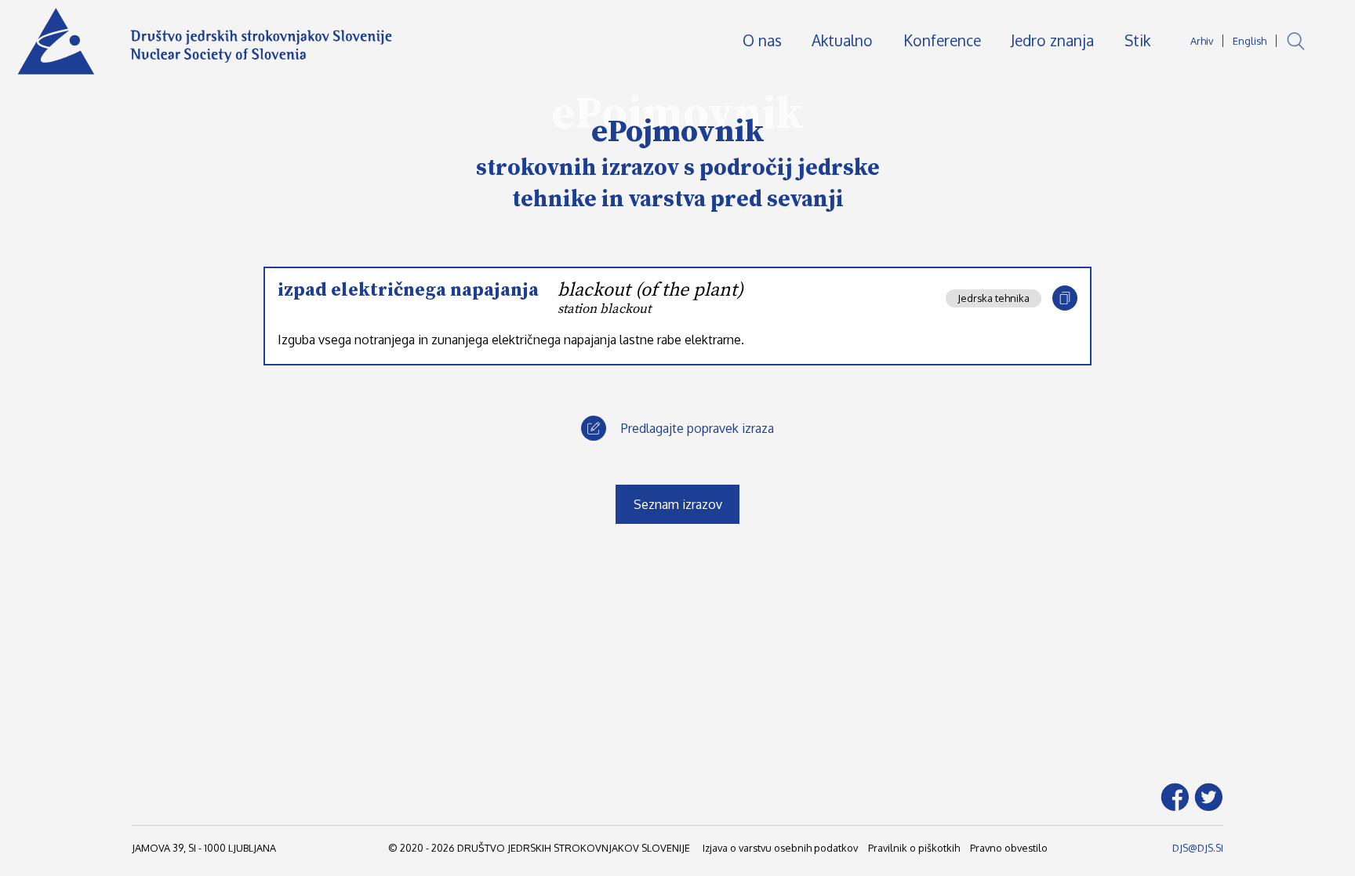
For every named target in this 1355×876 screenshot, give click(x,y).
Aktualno (842, 40)
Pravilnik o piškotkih (914, 847)
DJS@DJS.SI (1197, 847)
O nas (762, 40)
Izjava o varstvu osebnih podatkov (780, 847)
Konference (942, 40)
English (1249, 41)
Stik (1137, 40)
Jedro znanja (1052, 40)
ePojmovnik (678, 131)
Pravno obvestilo (1009, 847)
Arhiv (1201, 41)
